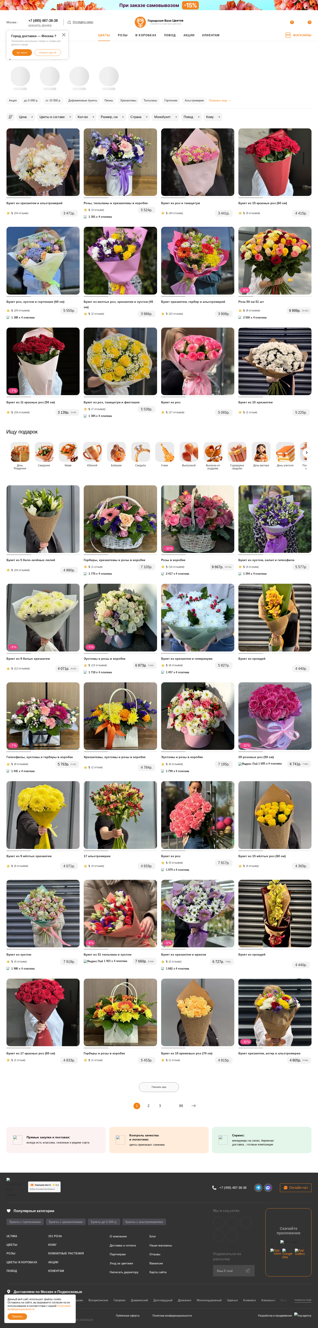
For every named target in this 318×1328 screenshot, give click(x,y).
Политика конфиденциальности (172, 1315)
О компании (118, 1236)
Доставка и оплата (123, 1245)
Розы (10, 1253)
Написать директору (124, 1272)
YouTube (246, 1222)
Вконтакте (219, 1222)
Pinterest (232, 1236)
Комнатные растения (66, 1253)
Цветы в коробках (21, 1262)
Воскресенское (98, 1300)
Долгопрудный (162, 1300)
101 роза (55, 1236)
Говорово (119, 1300)
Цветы (11, 1244)
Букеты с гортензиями (25, 1222)
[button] (307, 76)
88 (181, 1106)
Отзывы (154, 1254)
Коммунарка (289, 1300)
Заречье (232, 1300)
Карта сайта (158, 1272)
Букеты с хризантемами (66, 1222)
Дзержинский (139, 1300)
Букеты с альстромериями (144, 1222)
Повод (11, 1271)
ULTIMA (11, 1236)
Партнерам (118, 1254)
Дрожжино (184, 1300)
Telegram (232, 1222)
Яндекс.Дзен (219, 1236)
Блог (152, 1236)
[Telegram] (258, 1187)
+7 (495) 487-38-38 (43, 20)
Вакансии (156, 1263)
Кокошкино (268, 1300)
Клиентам (56, 1271)
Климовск (249, 1300)
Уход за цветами (121, 1263)
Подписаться (247, 1271)
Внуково (77, 1300)
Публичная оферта (128, 1315)
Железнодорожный (209, 1300)
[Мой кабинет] (274, 23)
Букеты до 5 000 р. (104, 1222)
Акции (53, 1262)
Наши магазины (160, 1245)
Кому (52, 1244)
